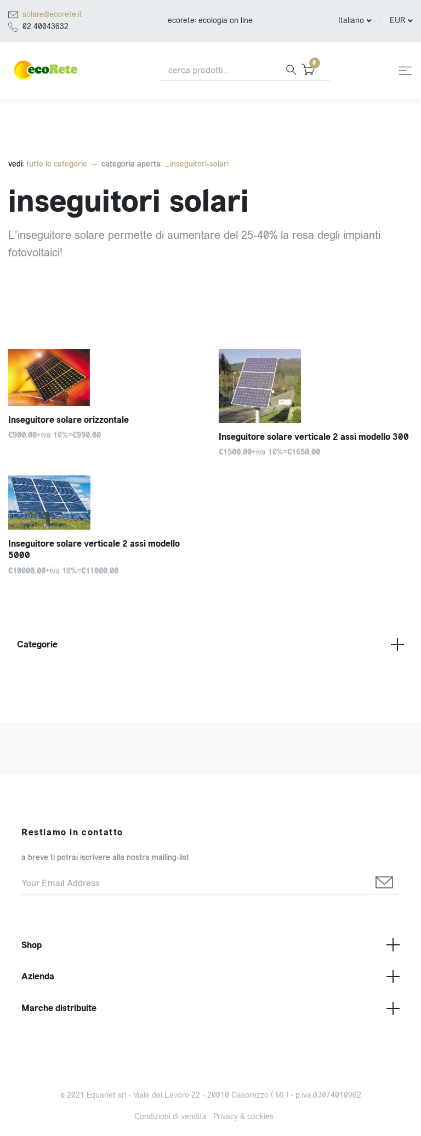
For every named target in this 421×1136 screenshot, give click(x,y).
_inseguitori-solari (196, 164)
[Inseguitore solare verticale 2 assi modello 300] (316, 386)
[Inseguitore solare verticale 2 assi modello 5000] (105, 502)
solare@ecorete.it (52, 14)
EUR (397, 20)
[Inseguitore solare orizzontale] (105, 377)
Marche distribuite (58, 1008)
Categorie (37, 644)
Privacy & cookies (243, 1116)
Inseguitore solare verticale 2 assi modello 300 (314, 437)
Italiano (351, 20)
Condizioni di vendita (170, 1116)
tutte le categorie (55, 164)
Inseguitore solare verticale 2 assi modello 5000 (94, 549)
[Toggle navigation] (405, 71)
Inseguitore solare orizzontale (68, 420)
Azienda (37, 976)
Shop (31, 945)
